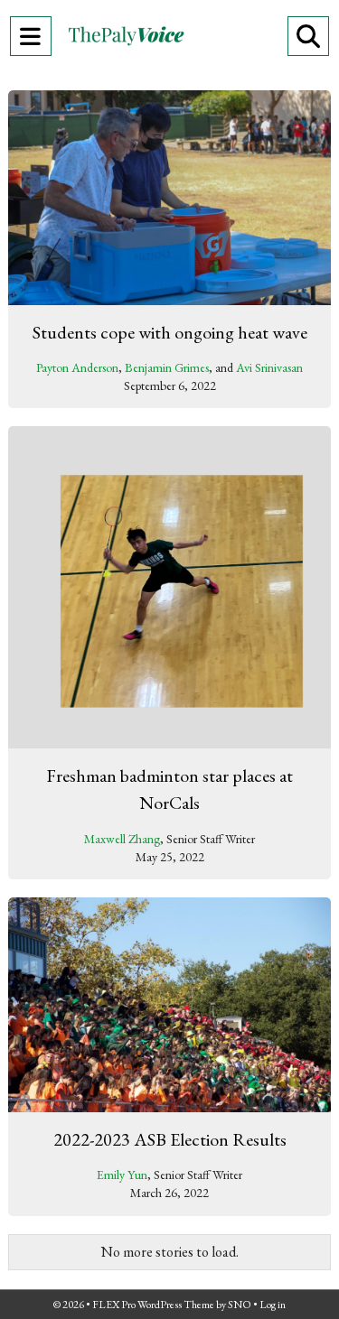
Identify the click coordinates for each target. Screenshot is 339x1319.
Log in (272, 1304)
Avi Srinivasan (269, 367)
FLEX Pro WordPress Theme (153, 1304)
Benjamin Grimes (167, 367)
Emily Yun (122, 1174)
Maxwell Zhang (122, 839)
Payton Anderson (77, 367)
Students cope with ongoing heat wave (170, 332)
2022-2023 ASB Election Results (170, 1139)
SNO (239, 1304)
